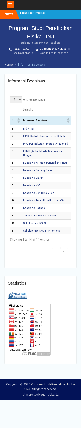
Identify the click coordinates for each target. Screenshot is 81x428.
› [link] (67, 248)
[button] (18, 120)
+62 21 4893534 (21, 48)
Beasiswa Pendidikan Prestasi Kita (44, 200)
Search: (27, 109)
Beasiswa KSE (31, 185)
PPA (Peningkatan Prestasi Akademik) (45, 143)
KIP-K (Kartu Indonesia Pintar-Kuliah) (44, 136)
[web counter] (17, 297)
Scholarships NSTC (34, 223)
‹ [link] (52, 248)
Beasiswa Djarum (33, 177)
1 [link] (60, 248)
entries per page (34, 99)
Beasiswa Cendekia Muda (38, 192)
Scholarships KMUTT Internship (41, 230)
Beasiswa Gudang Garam (38, 170)
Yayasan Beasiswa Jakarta (39, 215)
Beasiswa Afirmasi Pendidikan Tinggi (45, 162)
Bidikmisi (28, 128)
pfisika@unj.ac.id (23, 53)
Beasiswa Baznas (34, 208)
